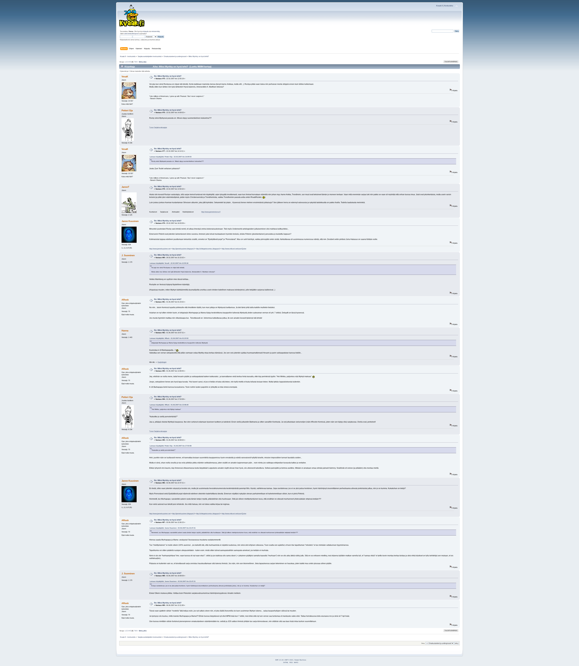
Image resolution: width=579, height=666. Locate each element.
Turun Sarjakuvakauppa (158, 127)
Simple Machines (300, 660)
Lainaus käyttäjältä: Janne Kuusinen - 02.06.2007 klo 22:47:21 (173, 528)
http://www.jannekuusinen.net (160, 249)
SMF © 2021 (289, 660)
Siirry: (423, 643)
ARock (125, 299)
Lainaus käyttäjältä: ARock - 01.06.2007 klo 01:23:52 (169, 338)
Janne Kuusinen (130, 221)
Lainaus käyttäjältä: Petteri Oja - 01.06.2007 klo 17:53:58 (170, 446)
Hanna (125, 330)
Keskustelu (448, 6)
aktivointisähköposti (131, 34)
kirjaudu (146, 31)
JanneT (125, 187)
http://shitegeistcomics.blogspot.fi (208, 249)
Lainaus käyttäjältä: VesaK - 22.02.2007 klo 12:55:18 (169, 263)
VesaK (125, 76)
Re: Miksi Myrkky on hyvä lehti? (167, 76)
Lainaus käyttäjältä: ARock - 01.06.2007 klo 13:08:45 (169, 405)
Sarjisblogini (162, 362)
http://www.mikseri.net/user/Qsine (234, 249)
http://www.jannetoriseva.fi (210, 212)
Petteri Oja (127, 110)
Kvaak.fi (439, 6)
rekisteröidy (155, 31)
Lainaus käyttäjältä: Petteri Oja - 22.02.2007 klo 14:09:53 (170, 157)
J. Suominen (128, 255)
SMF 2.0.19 (279, 660)
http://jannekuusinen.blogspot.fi (183, 249)
